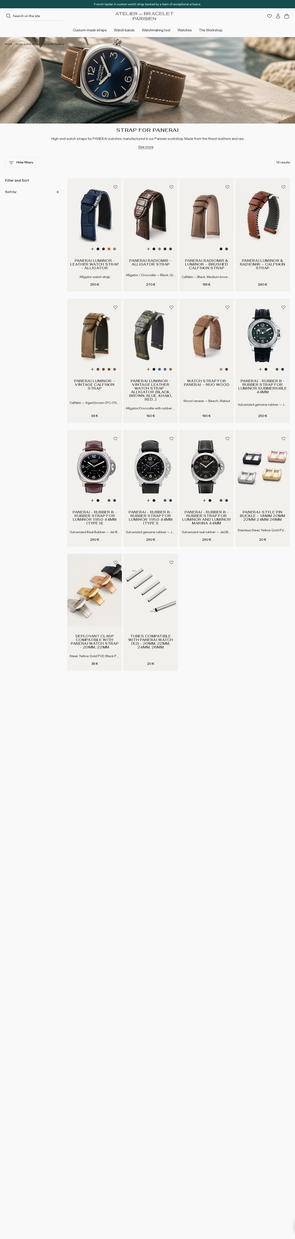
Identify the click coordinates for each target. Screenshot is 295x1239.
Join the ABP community (178, 677)
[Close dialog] (233, 577)
